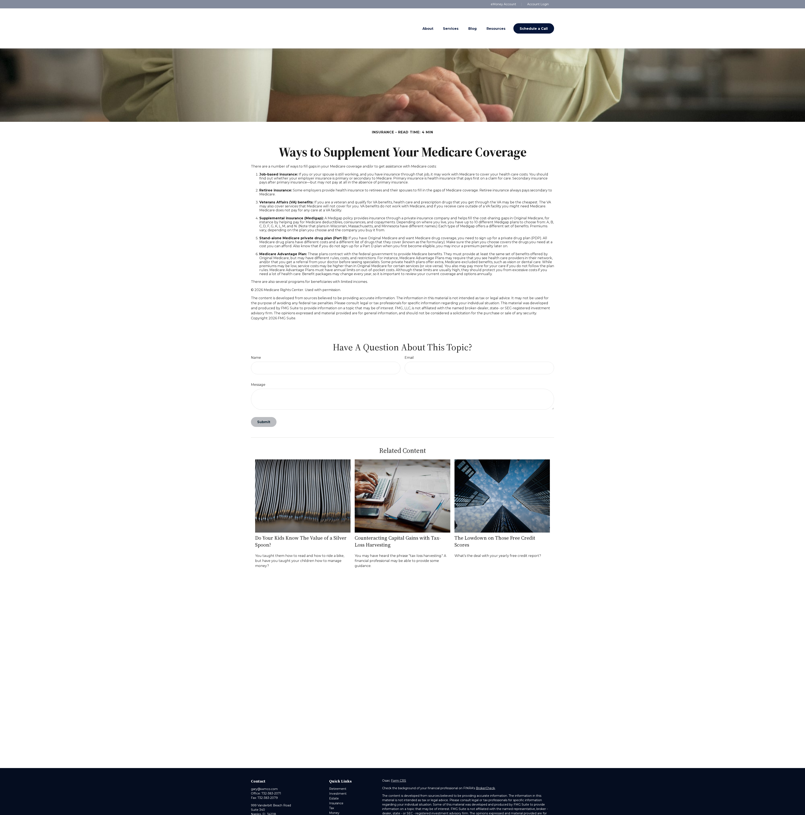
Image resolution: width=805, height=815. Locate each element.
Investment (338, 794)
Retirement (337, 789)
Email (409, 358)
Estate (334, 798)
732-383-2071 (271, 793)
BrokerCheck (485, 788)
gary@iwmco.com (264, 789)
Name (256, 358)
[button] (428, 28)
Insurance (336, 803)
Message (258, 385)
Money (334, 813)
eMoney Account (503, 4)
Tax (331, 808)
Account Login (538, 4)
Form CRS (398, 781)
